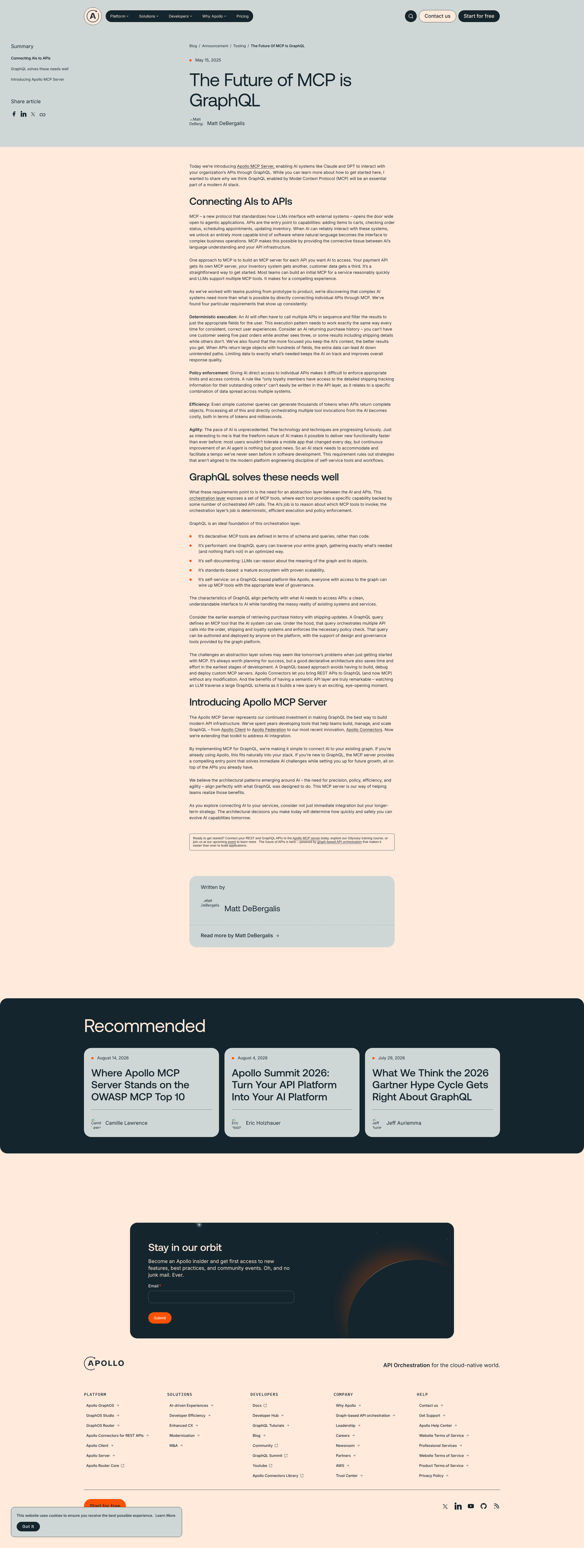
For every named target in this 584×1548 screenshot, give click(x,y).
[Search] (411, 16)
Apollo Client (233, 729)
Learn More (165, 1515)
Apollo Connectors (364, 729)
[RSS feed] (496, 1506)
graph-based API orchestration (339, 842)
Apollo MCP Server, (256, 166)
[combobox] (411, 16)
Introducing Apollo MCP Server (37, 79)
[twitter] (33, 114)
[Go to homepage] (93, 16)
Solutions (147, 16)
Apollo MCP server (307, 838)
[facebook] (14, 114)
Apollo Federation (269, 729)
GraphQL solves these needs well (39, 68)
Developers (179, 16)
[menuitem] (125, 1405)
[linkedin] (23, 114)
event (232, 842)
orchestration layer (207, 498)
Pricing (243, 16)
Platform (117, 16)
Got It (28, 1526)
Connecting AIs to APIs (30, 58)
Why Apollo (212, 16)
